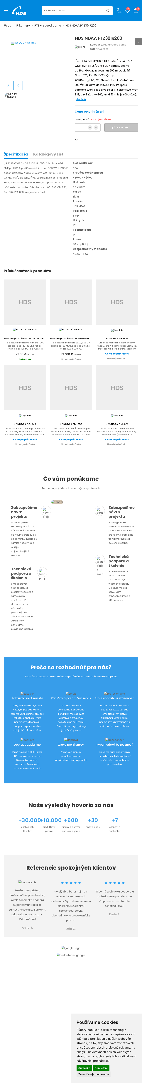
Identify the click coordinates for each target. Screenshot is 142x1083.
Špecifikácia (16, 154)
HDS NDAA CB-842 (25, 424)
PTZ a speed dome (114, 44)
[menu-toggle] (6, 10)
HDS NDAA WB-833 (117, 338)
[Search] (108, 10)
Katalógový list (48, 154)
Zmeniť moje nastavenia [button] (93, 1074)
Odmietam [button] (101, 1068)
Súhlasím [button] (84, 1068)
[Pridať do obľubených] (76, 139)
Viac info (81, 99)
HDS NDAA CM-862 (117, 424)
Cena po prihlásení (89, 111)
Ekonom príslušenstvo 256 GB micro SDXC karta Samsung (85, 338)
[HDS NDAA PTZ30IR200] (36, 57)
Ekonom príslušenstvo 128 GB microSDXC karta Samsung (38, 338)
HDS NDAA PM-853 (71, 424)
